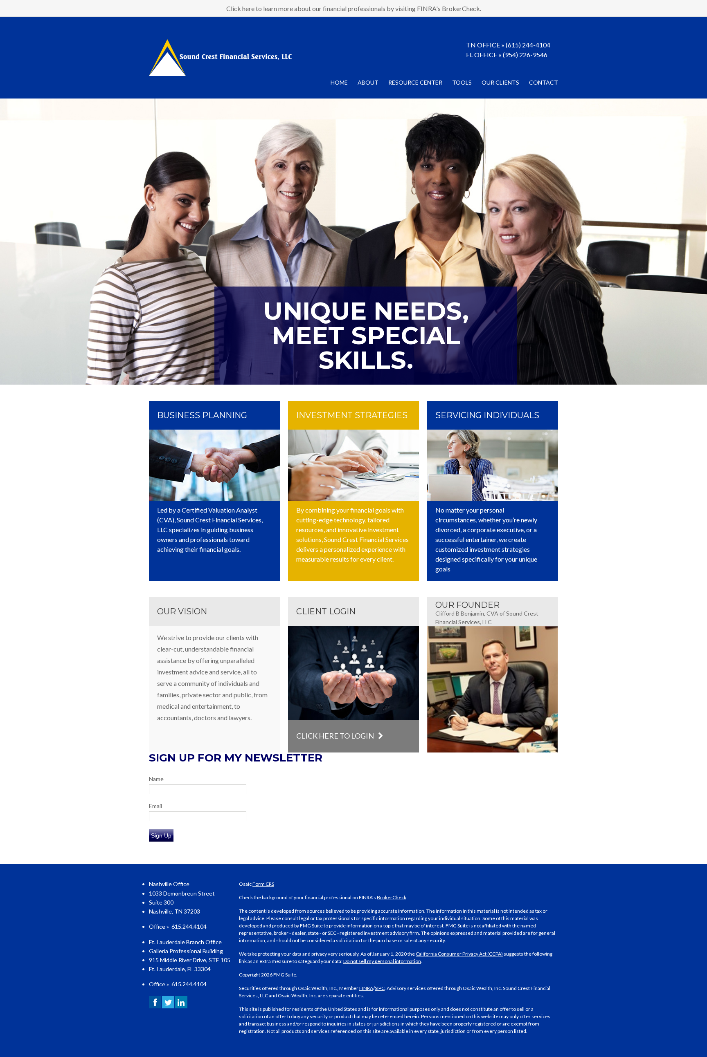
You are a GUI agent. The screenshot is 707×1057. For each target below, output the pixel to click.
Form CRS (263, 884)
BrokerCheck (391, 897)
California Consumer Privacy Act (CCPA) (459, 954)
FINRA (366, 988)
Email (155, 805)
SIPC (380, 988)
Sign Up (161, 835)
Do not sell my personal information (382, 961)
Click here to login (335, 735)
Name (156, 778)
